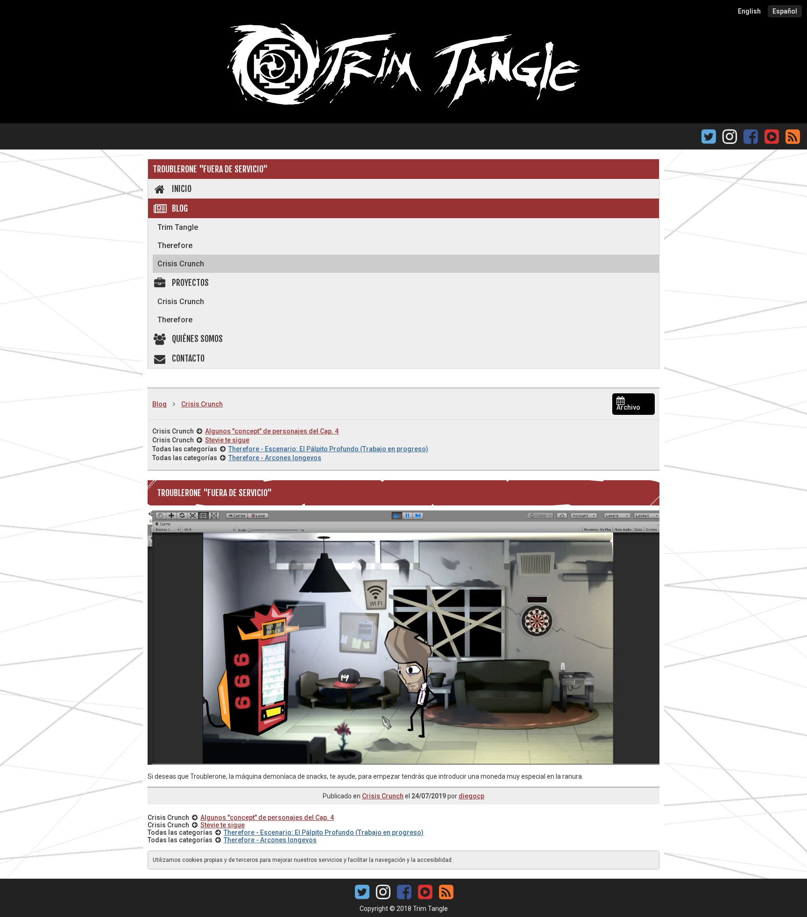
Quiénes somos (197, 339)
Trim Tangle (177, 227)
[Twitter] (708, 139)
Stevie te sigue (227, 440)
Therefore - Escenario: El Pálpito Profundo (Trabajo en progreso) (328, 449)
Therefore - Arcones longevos (274, 458)
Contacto (188, 358)
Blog (180, 208)
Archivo (628, 407)
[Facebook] (750, 139)
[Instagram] (729, 139)
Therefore (174, 245)
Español (784, 11)
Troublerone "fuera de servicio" (210, 169)
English (749, 11)
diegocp (471, 796)
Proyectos (190, 282)
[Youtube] (771, 136)
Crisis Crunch (180, 263)
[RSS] (793, 139)
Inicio (181, 189)
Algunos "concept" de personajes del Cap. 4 (272, 431)
